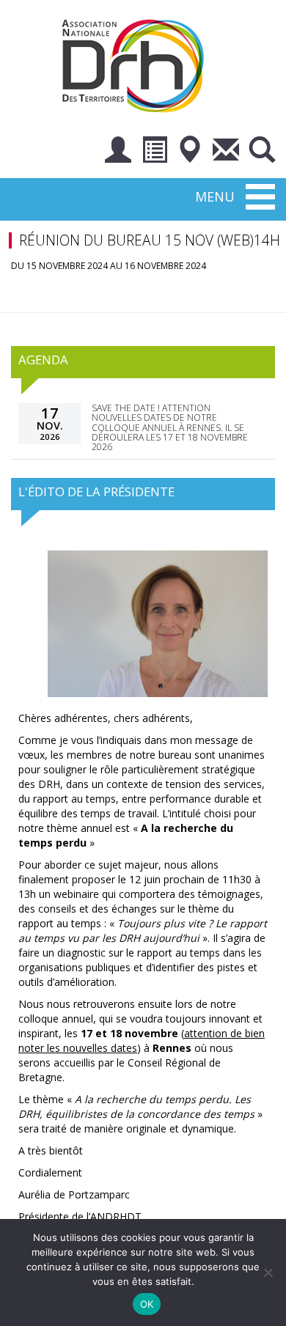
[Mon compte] (118, 152)
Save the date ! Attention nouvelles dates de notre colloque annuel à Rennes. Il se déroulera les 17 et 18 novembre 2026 (170, 427)
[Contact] (226, 152)
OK (147, 1304)
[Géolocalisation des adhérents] (190, 152)
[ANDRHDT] (138, 64)
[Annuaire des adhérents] (154, 152)
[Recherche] (262, 152)
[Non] (267, 1272)
